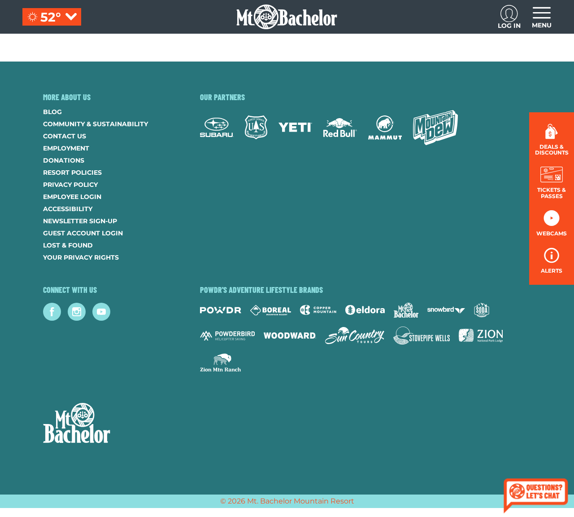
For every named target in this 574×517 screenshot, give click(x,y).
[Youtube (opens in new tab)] (101, 312)
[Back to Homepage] (110, 424)
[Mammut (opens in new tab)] (385, 127)
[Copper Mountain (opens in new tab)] (318, 310)
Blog (52, 112)
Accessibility (67, 209)
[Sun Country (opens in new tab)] (354, 335)
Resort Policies (72, 172)
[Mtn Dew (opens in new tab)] (435, 127)
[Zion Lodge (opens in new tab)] (481, 335)
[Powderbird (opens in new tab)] (227, 335)
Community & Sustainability (95, 124)
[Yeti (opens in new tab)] (295, 127)
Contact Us (64, 136)
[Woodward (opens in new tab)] (290, 335)
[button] (552, 183)
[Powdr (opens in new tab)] (220, 310)
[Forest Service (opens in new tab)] (256, 127)
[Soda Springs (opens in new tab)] (481, 310)
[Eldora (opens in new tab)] (365, 310)
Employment (66, 148)
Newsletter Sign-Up (80, 221)
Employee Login (72, 197)
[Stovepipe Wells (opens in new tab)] (421, 336)
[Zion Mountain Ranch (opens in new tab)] (220, 362)
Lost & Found (68, 245)
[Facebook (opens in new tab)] (52, 312)
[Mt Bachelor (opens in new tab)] (406, 310)
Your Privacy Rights (81, 257)
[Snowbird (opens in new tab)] (446, 310)
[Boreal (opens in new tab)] (270, 310)
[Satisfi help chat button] (536, 497)
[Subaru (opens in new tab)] (217, 127)
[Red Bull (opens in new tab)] (340, 127)
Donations (63, 160)
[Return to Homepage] (286, 16)
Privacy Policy (70, 185)
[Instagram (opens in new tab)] (77, 312)
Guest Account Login (83, 233)
